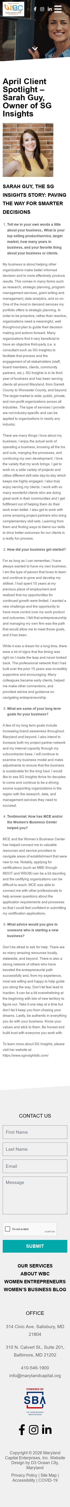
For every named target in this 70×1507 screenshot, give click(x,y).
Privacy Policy (24, 1475)
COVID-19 (48, 1480)
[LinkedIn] (50, 9)
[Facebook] (35, 9)
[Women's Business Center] (13, 9)
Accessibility (23, 1480)
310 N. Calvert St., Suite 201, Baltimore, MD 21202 (35, 1351)
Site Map (49, 1475)
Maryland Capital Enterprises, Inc (32, 1455)
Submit (35, 1246)
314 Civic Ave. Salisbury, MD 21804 (35, 1330)
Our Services (35, 1266)
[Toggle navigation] (58, 9)
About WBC (35, 1273)
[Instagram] (42, 9)
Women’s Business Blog (35, 1289)
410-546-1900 (35, 1367)
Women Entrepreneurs (35, 1281)
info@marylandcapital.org (35, 1375)
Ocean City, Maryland (42, 1465)
